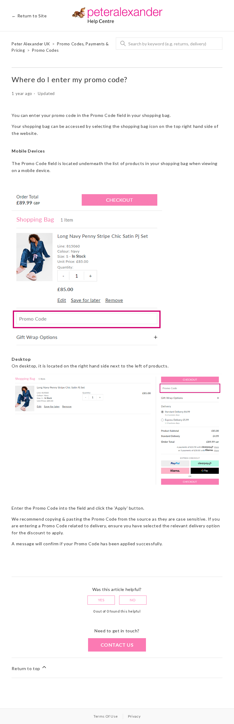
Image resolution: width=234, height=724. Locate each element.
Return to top (26, 668)
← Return (29, 15)
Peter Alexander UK (31, 43)
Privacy (134, 716)
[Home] (117, 15)
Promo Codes (45, 50)
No (133, 600)
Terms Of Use (106, 716)
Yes (101, 600)
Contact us (117, 645)
